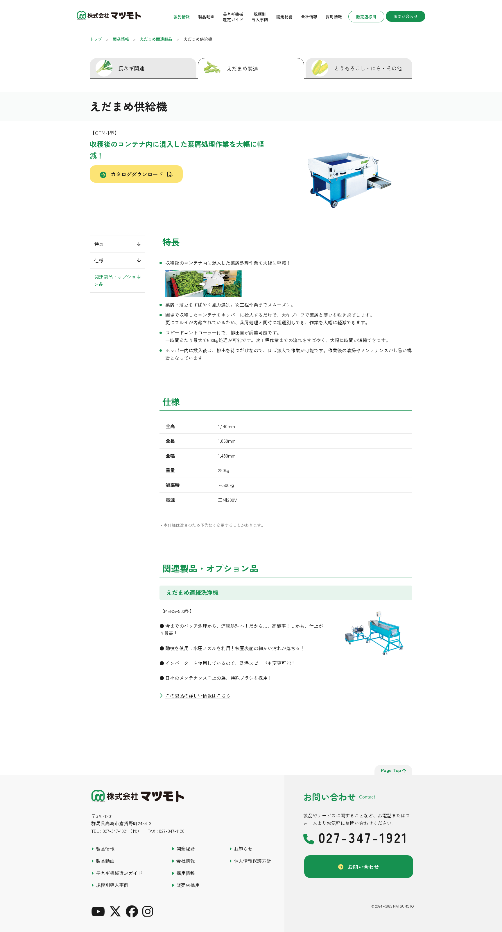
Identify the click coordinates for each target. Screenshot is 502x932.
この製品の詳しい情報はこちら (197, 695)
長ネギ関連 (131, 68)
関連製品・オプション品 (115, 280)
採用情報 (334, 16)
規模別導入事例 (260, 16)
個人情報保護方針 (252, 860)
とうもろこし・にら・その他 (368, 68)
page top (391, 769)
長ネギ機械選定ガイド (233, 16)
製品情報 (181, 16)
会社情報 (309, 16)
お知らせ (243, 848)
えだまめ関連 (242, 68)
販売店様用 (366, 16)
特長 (98, 243)
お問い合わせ (405, 16)
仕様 (98, 260)
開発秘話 (284, 16)
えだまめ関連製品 (156, 39)
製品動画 (206, 16)
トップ (96, 39)
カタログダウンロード (137, 174)
